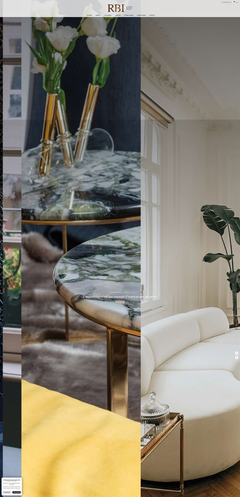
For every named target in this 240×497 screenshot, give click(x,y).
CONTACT (152, 15)
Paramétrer (7, 492)
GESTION (118, 15)
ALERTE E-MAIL (141, 15)
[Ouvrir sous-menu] (101, 15)
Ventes (97, 15)
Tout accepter (16, 492)
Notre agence (128, 15)
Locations (107, 15)
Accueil (89, 15)
